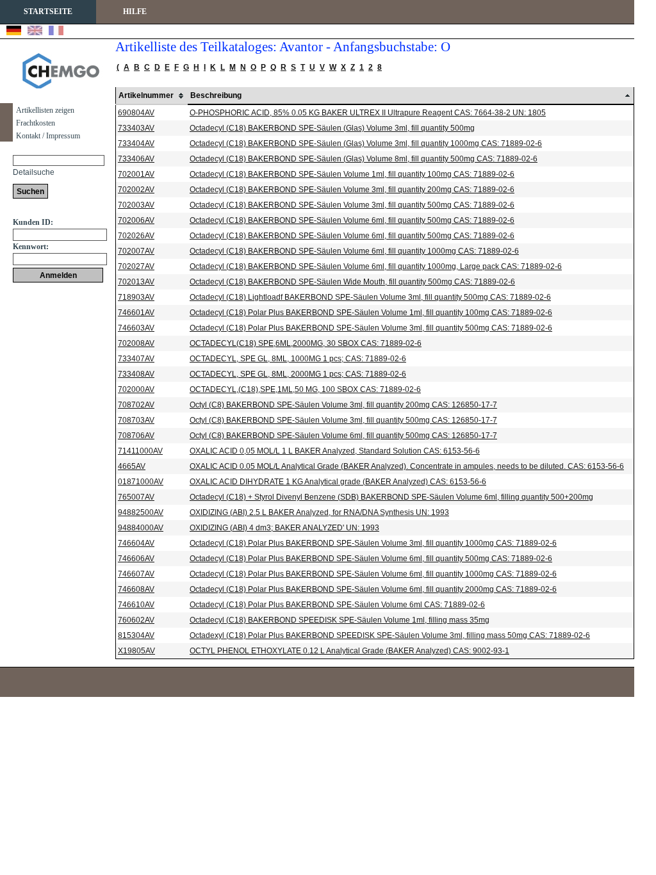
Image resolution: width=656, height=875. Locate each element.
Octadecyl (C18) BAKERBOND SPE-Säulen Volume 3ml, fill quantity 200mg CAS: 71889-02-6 (352, 189)
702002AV (136, 189)
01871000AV (140, 481)
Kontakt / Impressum (48, 135)
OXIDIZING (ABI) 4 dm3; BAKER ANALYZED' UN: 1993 (284, 527)
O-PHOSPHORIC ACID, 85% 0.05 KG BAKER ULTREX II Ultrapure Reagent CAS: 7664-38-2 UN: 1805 (368, 112)
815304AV (136, 635)
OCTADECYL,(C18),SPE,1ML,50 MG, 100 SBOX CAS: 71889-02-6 (305, 389)
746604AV (136, 543)
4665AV (131, 466)
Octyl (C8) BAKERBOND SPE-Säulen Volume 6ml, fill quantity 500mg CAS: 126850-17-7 (343, 435)
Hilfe (135, 11)
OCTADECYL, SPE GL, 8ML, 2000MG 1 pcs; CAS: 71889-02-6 (298, 374)
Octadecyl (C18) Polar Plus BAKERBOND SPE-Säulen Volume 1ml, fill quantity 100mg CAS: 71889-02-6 (371, 312)
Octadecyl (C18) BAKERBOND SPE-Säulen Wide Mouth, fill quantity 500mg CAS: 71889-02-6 (352, 281)
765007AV (136, 497)
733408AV (136, 374)
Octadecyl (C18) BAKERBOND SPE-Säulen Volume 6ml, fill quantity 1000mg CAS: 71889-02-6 (354, 251)
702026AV (136, 235)
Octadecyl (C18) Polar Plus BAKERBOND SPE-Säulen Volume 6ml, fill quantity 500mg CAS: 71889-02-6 (371, 558)
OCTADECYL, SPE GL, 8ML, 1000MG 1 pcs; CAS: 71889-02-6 (298, 358)
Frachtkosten (35, 123)
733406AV (136, 158)
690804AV (136, 112)
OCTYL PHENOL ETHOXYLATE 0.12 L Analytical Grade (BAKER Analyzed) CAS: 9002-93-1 (349, 650)
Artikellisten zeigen (45, 110)
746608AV (136, 589)
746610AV (136, 604)
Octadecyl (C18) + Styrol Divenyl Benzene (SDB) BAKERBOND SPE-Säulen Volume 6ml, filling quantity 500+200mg (391, 497)
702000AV (136, 389)
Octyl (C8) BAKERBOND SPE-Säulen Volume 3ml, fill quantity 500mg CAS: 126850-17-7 (343, 420)
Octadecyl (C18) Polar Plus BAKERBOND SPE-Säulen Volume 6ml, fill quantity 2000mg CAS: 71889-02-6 (373, 589)
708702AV (136, 404)
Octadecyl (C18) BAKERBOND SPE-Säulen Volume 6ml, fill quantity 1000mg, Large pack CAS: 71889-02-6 (376, 266)
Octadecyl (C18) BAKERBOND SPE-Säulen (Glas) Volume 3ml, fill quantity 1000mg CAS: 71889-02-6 (366, 143)
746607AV (136, 573)
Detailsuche (33, 172)
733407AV (136, 358)
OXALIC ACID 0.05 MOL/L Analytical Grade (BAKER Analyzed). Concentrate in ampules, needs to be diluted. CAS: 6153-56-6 (407, 466)
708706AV (136, 435)
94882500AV (140, 512)
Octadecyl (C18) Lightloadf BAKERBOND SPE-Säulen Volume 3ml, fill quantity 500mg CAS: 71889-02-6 (370, 297)
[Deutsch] (13, 32)
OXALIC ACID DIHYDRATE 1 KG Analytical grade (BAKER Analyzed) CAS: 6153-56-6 (338, 481)
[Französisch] (56, 32)
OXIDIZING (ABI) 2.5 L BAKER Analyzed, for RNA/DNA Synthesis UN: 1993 (319, 512)
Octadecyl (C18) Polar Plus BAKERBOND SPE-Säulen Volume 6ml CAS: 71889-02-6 (337, 604)
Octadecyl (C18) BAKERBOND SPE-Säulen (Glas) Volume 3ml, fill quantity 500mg (332, 128)
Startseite (48, 11)
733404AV (136, 143)
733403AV (136, 128)
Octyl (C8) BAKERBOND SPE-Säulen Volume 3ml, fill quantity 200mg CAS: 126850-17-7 (343, 404)
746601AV (136, 312)
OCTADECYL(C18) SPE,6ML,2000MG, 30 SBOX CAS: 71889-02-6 (306, 343)
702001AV (136, 174)
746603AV (136, 327)
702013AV (136, 281)
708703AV (136, 420)
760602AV (136, 620)
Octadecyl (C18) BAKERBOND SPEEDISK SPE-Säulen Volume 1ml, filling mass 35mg (339, 620)
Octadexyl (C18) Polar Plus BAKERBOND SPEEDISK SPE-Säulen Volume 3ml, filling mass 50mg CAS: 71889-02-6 (390, 635)
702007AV (136, 251)
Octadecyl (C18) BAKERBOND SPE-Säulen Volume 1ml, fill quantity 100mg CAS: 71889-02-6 (352, 174)
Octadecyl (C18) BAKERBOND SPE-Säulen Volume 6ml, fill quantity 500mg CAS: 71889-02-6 (352, 220)
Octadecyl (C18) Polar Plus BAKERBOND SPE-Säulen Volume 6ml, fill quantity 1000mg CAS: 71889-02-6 (373, 573)
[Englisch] (35, 32)
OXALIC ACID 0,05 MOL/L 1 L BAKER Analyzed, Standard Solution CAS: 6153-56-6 (335, 450)
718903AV (136, 297)
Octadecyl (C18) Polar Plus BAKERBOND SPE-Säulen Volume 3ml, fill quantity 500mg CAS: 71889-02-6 (371, 327)
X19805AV (136, 650)
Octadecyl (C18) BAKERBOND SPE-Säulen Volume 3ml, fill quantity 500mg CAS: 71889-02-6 (352, 204)
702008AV (136, 343)
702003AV (136, 204)
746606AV (136, 558)
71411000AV (140, 450)
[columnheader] (152, 95)
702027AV (136, 266)
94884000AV (140, 527)
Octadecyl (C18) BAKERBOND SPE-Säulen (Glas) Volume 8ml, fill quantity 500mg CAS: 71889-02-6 (363, 158)
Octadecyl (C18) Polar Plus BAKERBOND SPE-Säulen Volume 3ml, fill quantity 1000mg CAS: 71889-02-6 (373, 543)
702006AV (136, 220)
